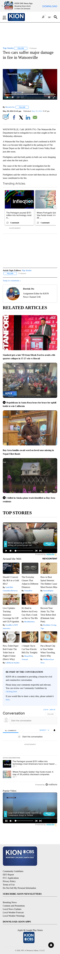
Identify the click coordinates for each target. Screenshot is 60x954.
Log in (45, 709)
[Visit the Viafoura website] (51, 784)
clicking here (11, 691)
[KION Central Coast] (20, 17)
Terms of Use (9, 884)
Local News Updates (12, 909)
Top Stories (26, 270)
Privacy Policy (9, 881)
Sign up (52, 709)
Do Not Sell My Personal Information (19, 888)
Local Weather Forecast (13, 912)
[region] (30, 747)
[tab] (10, 730)
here (7, 699)
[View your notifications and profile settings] (54, 730)
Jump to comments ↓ (12, 280)
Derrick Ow (10, 107)
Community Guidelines (13, 871)
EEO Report (8, 874)
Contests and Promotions (14, 906)
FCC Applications (11, 878)
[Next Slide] (55, 207)
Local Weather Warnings (14, 916)
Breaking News (10, 902)
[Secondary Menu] (6, 17)
